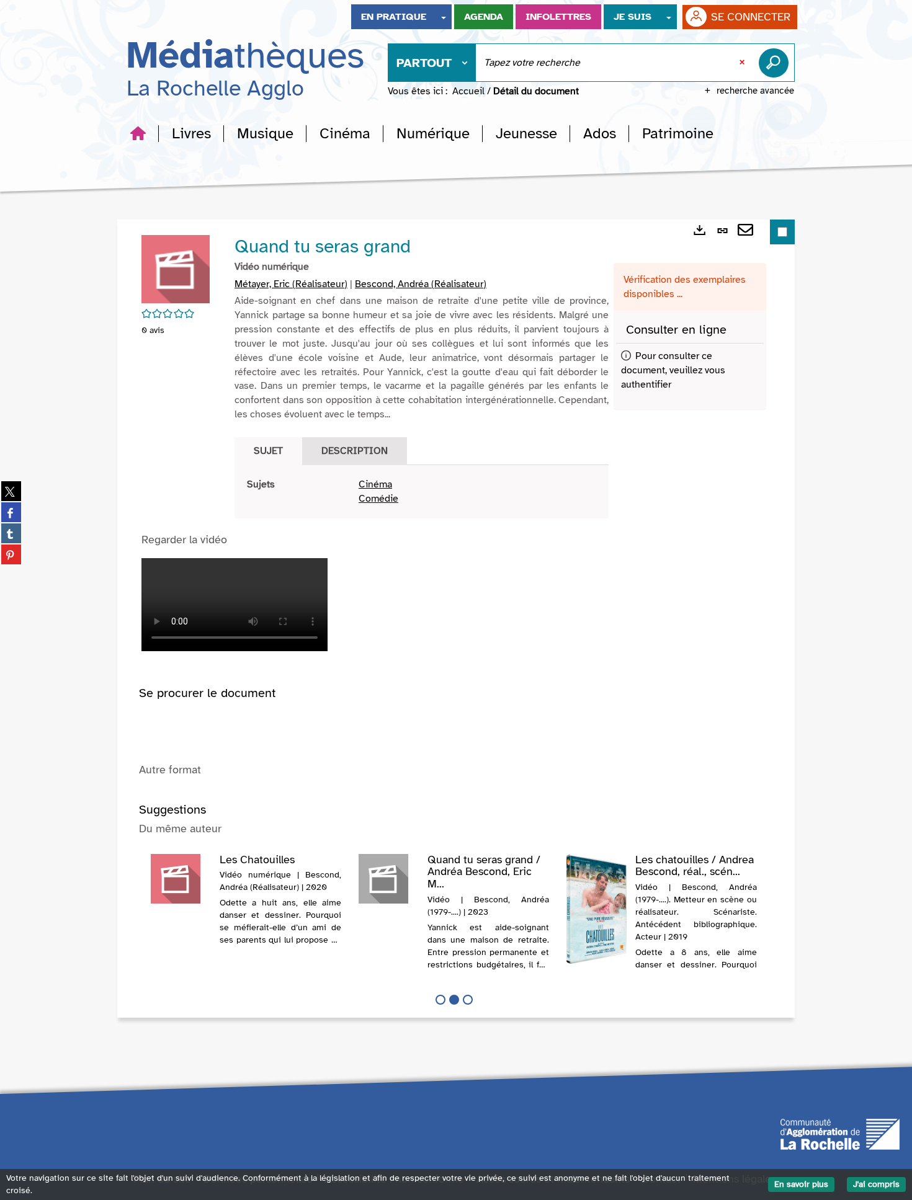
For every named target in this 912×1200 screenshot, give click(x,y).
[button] (191, 133)
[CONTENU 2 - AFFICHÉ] (454, 1000)
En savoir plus (801, 1184)
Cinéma (375, 484)
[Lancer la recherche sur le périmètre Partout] (776, 62)
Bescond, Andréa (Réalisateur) (420, 284)
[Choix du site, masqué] (444, 16)
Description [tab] (354, 451)
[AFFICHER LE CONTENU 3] (468, 1000)
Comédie (378, 498)
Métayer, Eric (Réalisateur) (291, 284)
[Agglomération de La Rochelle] (840, 1133)
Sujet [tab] (268, 451)
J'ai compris (876, 1184)
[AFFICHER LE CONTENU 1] (440, 1000)
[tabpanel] (421, 492)
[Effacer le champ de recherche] (743, 62)
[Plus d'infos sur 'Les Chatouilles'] (180, 879)
